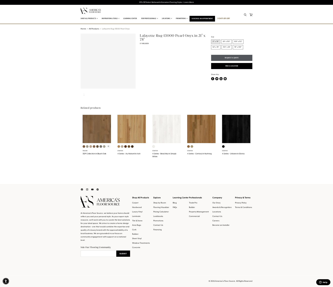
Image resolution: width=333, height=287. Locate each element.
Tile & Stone (137, 221)
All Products (94, 29)
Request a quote (232, 58)
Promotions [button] (181, 18)
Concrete (136, 247)
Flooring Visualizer (161, 207)
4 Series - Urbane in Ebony (233, 154)
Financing (157, 230)
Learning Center (130, 18)
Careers (215, 221)
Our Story (216, 203)
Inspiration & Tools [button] (110, 18)
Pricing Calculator (161, 212)
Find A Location (231, 66)
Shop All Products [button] (88, 18)
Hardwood (137, 207)
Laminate (136, 216)
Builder (192, 207)
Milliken (145, 44)
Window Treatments (141, 243)
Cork (134, 230)
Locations (216, 212)
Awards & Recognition (222, 207)
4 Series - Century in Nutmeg (199, 154)
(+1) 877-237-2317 (223, 18)
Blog (175, 203)
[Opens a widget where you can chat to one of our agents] (323, 282)
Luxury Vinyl (137, 212)
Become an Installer (221, 225)
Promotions (158, 221)
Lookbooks (158, 216)
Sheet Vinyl (137, 239)
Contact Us (158, 225)
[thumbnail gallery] (84, 94)
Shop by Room (159, 203)
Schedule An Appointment (202, 19)
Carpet (135, 203)
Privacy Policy (240, 203)
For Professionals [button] (149, 18)
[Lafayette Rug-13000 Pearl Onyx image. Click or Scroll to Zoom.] (108, 61)
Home (83, 29)
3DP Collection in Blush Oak (94, 154)
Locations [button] (166, 18)
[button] (6, 281)
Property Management (199, 212)
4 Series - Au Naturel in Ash (128, 154)
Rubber (135, 234)
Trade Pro (193, 203)
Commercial (194, 216)
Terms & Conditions (243, 207)
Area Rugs (136, 225)
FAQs (175, 207)
